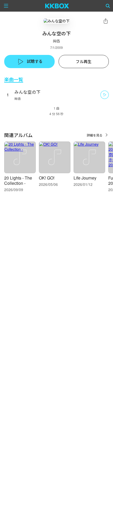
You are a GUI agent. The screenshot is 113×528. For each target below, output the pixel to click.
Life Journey (85, 178)
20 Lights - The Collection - (18, 180)
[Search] (108, 6)
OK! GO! (46, 178)
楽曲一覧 (13, 79)
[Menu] (6, 6)
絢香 (56, 41)
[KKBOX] (57, 6)
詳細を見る (94, 135)
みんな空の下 (27, 92)
